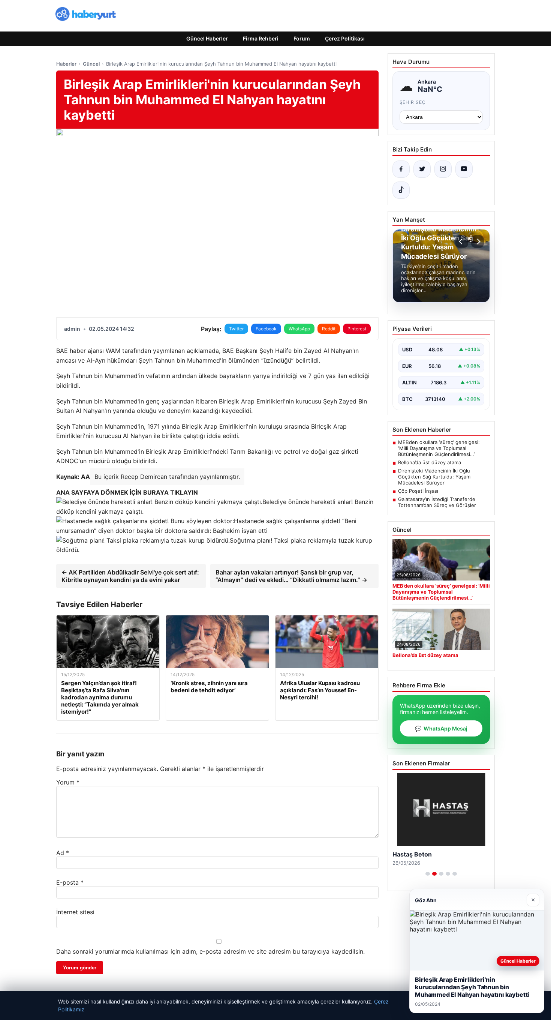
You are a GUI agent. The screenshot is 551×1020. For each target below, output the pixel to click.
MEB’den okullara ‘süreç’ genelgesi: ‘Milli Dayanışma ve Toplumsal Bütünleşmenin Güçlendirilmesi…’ (439, 448)
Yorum (67, 782)
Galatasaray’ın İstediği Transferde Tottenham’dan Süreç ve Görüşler (437, 502)
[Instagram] (443, 169)
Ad (62, 852)
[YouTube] (464, 169)
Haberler (66, 64)
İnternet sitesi (75, 912)
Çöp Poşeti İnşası (418, 491)
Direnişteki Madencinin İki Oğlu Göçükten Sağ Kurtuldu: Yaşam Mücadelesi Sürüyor (434, 477)
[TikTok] (401, 190)
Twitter (236, 329)
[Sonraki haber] (477, 241)
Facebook (266, 329)
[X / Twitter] (422, 169)
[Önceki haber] (461, 241)
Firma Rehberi (260, 38)
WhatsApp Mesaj (441, 728)
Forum (301, 38)
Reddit (328, 329)
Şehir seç (413, 102)
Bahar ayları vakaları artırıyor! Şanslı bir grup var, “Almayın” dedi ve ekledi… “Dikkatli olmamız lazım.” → (291, 576)
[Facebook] (401, 169)
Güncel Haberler (207, 38)
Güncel (91, 64)
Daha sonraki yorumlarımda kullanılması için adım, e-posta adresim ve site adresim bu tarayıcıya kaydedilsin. (210, 951)
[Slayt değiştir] (427, 874)
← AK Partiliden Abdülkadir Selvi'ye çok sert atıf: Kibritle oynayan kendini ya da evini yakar (130, 576)
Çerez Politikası (345, 38)
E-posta (70, 882)
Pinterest (356, 329)
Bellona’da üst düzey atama (429, 462)
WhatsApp (299, 329)
